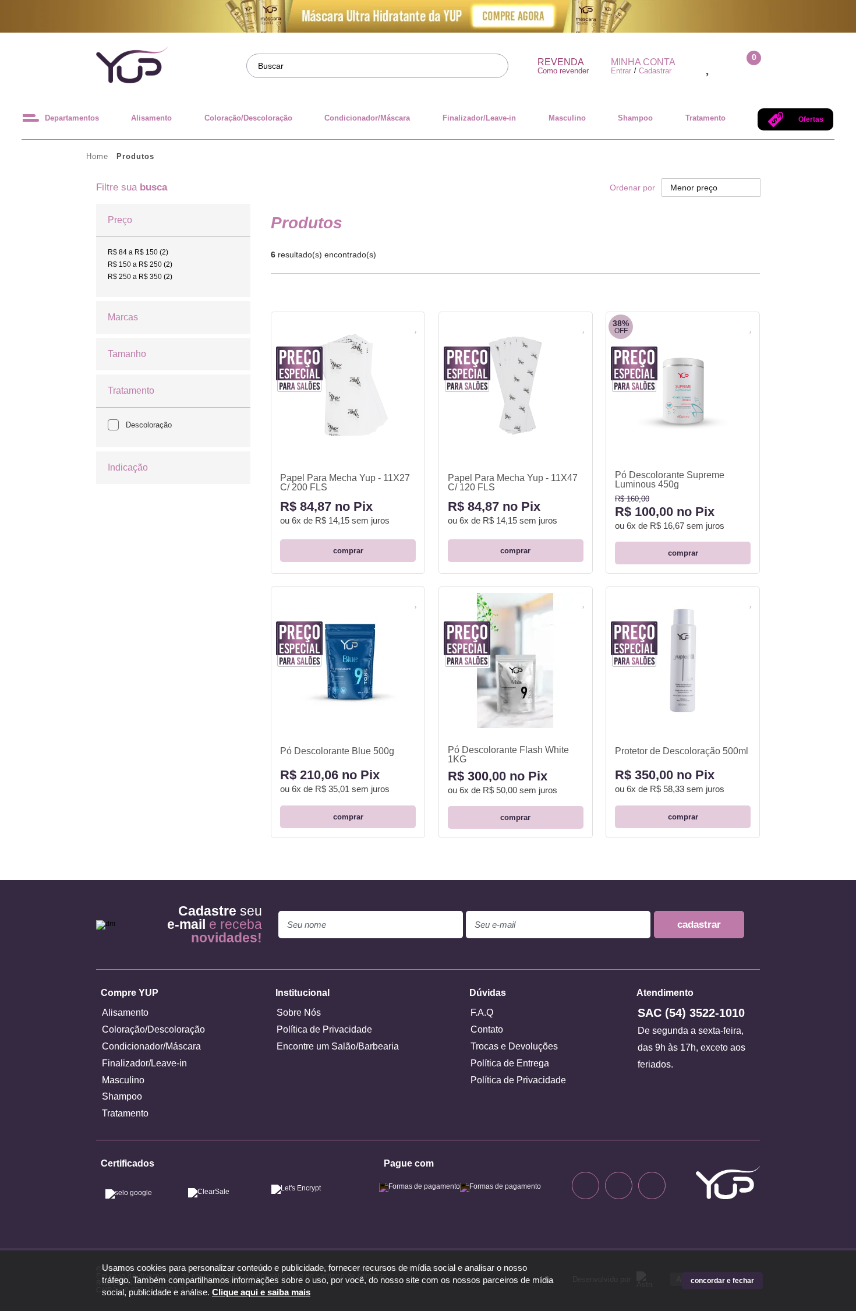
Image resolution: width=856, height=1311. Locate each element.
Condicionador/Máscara (367, 118)
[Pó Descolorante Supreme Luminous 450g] (683, 382)
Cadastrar (655, 71)
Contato (487, 1029)
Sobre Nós (299, 1012)
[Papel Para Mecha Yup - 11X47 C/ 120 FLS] (515, 382)
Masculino (567, 118)
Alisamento (151, 118)
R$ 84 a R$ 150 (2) (138, 252)
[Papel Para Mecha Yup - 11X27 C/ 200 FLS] (348, 382)
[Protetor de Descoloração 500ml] (683, 657)
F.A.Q (482, 1012)
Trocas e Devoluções (514, 1046)
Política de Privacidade (324, 1029)
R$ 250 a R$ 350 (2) (140, 277)
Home (97, 156)
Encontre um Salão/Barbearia (338, 1046)
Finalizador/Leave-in (479, 118)
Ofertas (810, 119)
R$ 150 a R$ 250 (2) (140, 264)
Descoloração (149, 424)
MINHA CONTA (643, 62)
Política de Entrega (510, 1063)
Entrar (621, 71)
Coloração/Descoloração (248, 118)
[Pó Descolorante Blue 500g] (348, 657)
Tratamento (705, 118)
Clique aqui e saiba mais (261, 1293)
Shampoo (635, 118)
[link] (138, 252)
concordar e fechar (722, 1281)
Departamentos (72, 118)
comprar (348, 550)
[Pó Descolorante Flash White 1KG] (515, 657)
